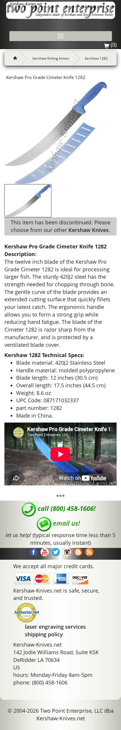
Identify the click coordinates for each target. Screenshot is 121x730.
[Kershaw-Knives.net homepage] (12, 58)
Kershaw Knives (88, 229)
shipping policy (44, 634)
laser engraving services (55, 626)
